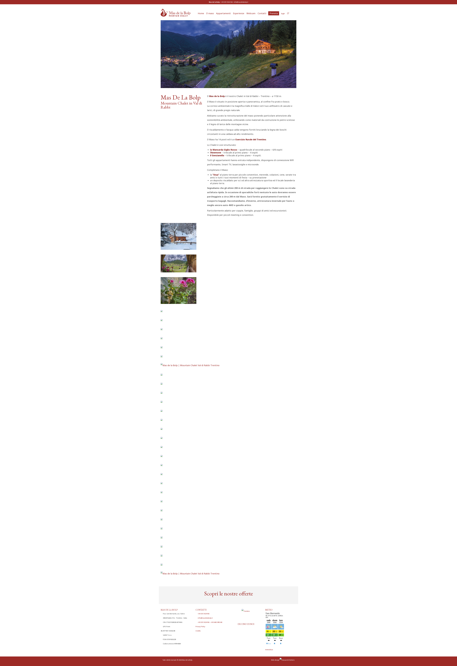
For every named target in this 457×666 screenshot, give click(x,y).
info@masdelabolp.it (241, 2)
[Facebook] (243, 620)
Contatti (262, 13)
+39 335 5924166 (203, 614)
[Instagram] (249, 620)
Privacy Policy (200, 626)
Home (201, 13)
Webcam (250, 13)
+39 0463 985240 (216, 622)
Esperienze (238, 13)
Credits (198, 631)
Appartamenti (223, 13)
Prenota (274, 13)
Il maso (210, 13)
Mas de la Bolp (187, 660)
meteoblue (269, 650)
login (283, 13)
